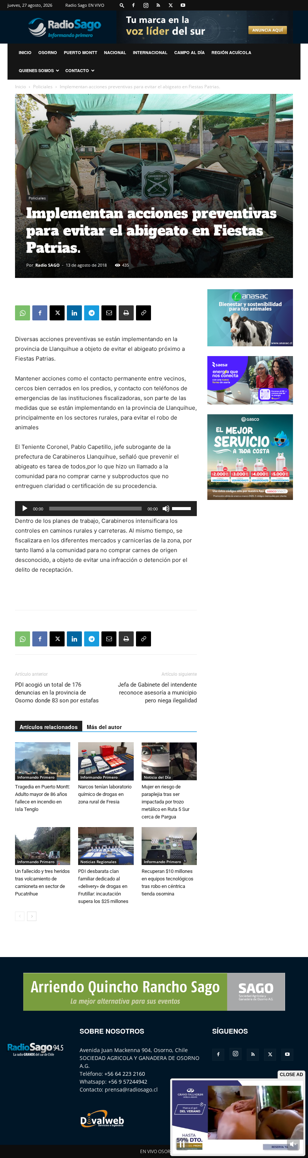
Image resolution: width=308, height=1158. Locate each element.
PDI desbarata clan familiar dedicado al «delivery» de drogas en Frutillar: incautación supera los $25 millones (103, 886)
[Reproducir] (25, 508)
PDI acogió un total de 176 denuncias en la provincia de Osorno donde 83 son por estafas (57, 692)
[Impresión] (126, 312)
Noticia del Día (157, 777)
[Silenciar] (166, 508)
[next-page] (31, 916)
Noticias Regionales (98, 861)
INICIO (25, 52)
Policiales (43, 86)
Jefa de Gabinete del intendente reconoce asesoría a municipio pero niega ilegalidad (157, 692)
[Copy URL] (143, 312)
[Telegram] (91, 312)
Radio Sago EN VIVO (84, 5)
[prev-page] (19, 916)
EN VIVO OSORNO (158, 1151)
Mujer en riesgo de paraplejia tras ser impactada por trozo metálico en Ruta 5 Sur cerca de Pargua (165, 802)
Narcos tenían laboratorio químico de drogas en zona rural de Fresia (104, 794)
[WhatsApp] (22, 312)
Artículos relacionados (49, 727)
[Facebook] (133, 5)
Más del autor (104, 727)
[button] (122, 5)
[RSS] (158, 5)
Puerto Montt (80, 52)
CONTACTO (77, 70)
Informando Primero (35, 777)
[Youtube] (183, 5)
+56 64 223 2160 (124, 1073)
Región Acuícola (231, 52)
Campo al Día (189, 52)
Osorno (47, 52)
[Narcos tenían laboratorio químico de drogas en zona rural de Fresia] (105, 761)
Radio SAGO (47, 265)
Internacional (150, 52)
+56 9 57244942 (127, 1081)
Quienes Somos (36, 70)
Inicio (20, 86)
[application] (106, 508)
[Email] (108, 312)
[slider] (182, 508)
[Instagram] (145, 5)
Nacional (115, 52)
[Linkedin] (74, 312)
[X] (170, 5)
